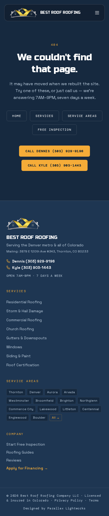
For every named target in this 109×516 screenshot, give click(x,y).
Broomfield (44, 401)
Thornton (16, 392)
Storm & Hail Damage (24, 311)
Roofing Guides (20, 452)
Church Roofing (20, 329)
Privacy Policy (68, 500)
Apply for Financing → (27, 468)
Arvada (69, 392)
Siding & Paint (18, 356)
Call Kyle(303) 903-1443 (54, 165)
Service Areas (82, 116)
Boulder (39, 417)
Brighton (67, 401)
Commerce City (21, 409)
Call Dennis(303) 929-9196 (54, 151)
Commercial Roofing (24, 320)
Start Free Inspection (25, 444)
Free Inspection (54, 130)
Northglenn (88, 401)
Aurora (52, 392)
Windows (14, 347)
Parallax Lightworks (66, 508)
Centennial (90, 409)
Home (16, 116)
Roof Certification (22, 365)
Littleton (69, 409)
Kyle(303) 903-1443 (31, 267)
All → (56, 417)
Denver (35, 392)
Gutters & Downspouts (26, 338)
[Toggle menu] (97, 12)
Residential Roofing (24, 302)
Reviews (13, 460)
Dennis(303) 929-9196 (33, 261)
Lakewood (48, 409)
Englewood (17, 417)
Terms (94, 500)
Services (44, 116)
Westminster (19, 401)
